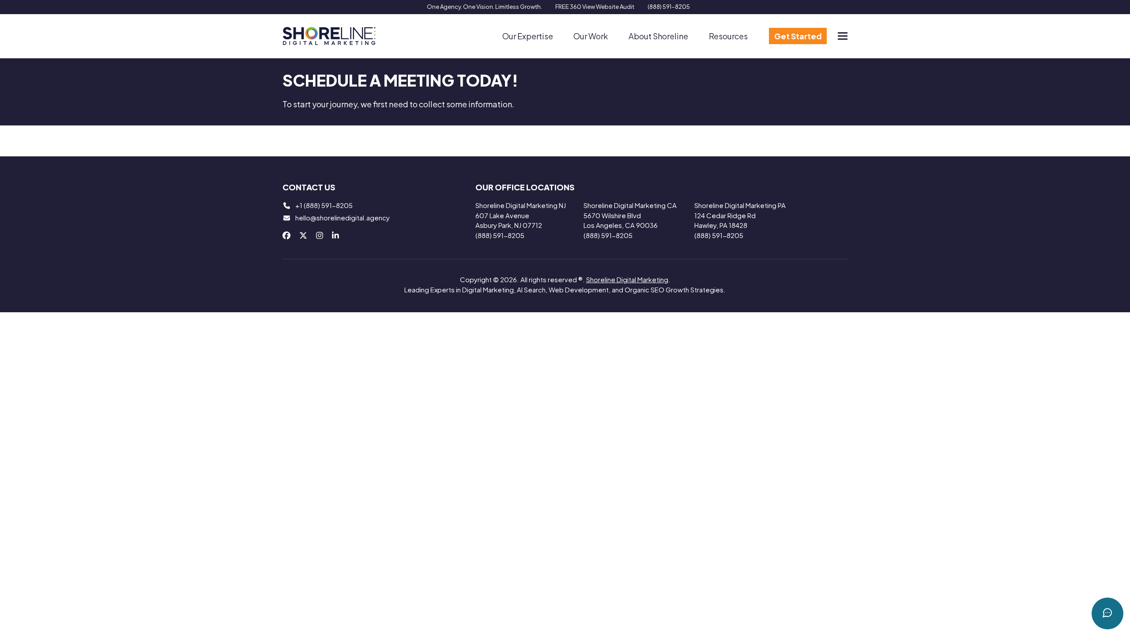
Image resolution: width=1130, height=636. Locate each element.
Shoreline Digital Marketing (627, 279)
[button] (843, 36)
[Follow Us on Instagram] (319, 235)
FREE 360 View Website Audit (594, 6)
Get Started (798, 36)
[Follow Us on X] (303, 235)
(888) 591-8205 (669, 6)
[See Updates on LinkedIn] (335, 235)
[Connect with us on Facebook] (286, 235)
